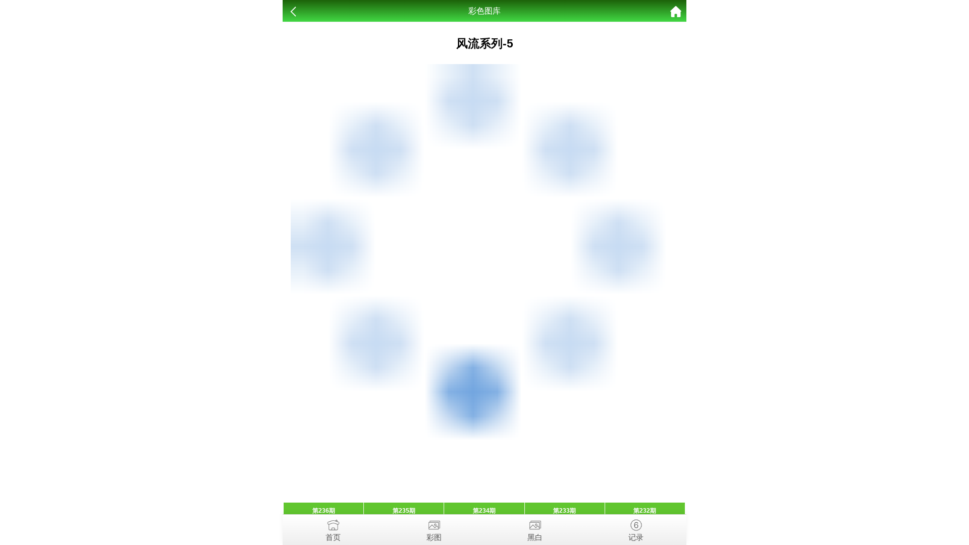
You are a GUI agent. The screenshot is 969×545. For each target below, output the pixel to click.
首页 (333, 537)
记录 (635, 537)
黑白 (535, 537)
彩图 (434, 537)
